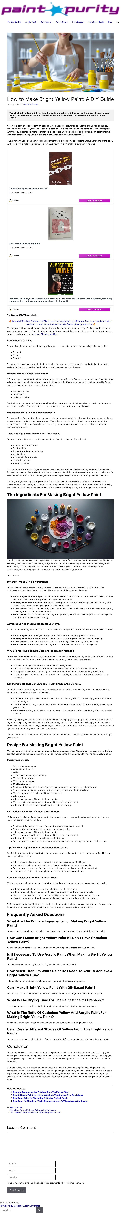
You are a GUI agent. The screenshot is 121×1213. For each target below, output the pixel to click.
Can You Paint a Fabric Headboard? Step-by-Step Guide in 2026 (35, 1112)
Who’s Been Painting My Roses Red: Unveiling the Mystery (33, 1110)
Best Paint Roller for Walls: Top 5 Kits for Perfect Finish (40, 1098)
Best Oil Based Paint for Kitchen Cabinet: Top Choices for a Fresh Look (48, 1095)
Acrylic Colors (62, 22)
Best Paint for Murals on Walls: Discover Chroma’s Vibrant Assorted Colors (50, 1101)
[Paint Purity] (60, 9)
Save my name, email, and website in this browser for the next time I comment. (47, 1183)
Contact (36, 1206)
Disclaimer (18, 1206)
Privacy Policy (7, 1206)
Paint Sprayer (78, 22)
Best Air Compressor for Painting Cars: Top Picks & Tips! (41, 1092)
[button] (118, 22)
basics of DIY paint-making (44, 334)
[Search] (39, 1210)
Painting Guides (14, 22)
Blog (110, 22)
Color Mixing (46, 22)
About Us (27, 1206)
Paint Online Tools (96, 22)
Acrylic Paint (30, 22)
